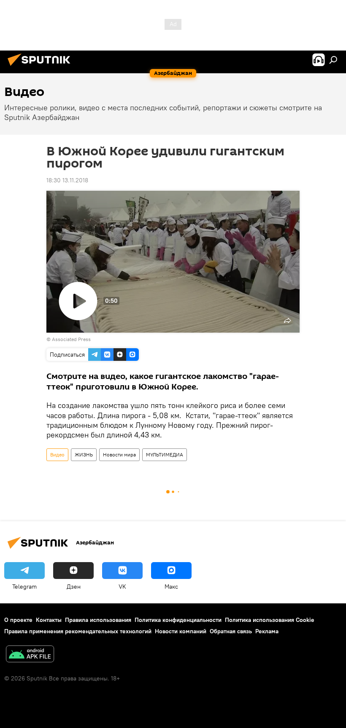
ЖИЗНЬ (84, 454)
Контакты (49, 620)
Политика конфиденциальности (178, 620)
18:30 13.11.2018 (67, 180)
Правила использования (98, 620)
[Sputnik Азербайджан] (41, 67)
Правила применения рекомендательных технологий (77, 631)
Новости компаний (180, 631)
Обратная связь (231, 631)
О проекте (18, 620)
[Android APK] (30, 654)
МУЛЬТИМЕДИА (164, 454)
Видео (57, 454)
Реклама (266, 631)
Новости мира (119, 454)
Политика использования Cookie (269, 620)
